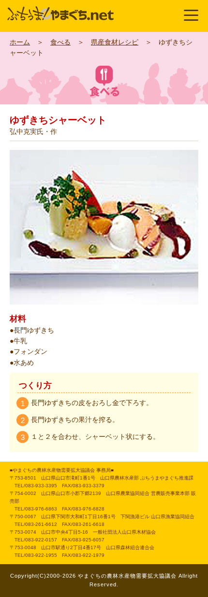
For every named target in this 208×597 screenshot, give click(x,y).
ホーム (20, 42)
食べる (60, 42)
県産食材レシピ (114, 42)
